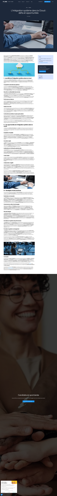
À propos (19, 1)
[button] (2, 495)
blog (30, 263)
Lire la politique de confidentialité (5, 489)
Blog (31, 1)
